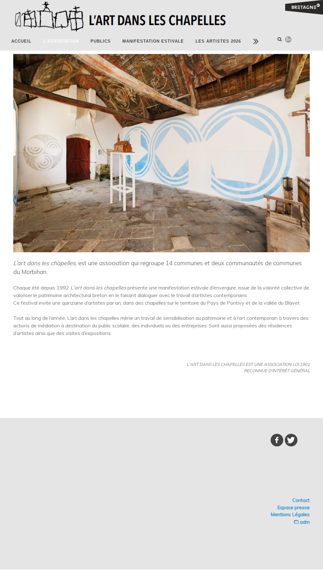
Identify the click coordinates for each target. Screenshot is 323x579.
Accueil (21, 41)
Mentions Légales (290, 514)
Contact (301, 500)
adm (304, 522)
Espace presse (293, 507)
